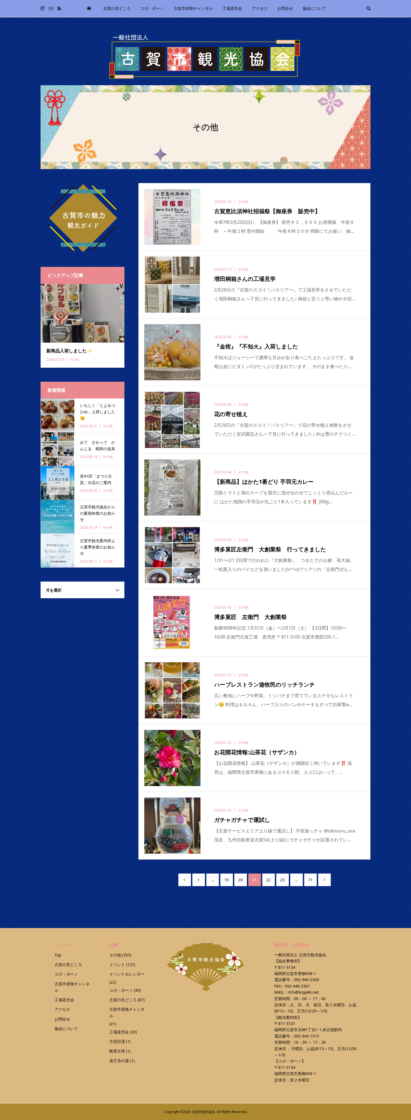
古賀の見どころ (117, 8)
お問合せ (285, 8)
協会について (314, 8)
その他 (115, 955)
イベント (117, 964)
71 (310, 879)
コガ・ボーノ (152, 8)
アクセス (260, 8)
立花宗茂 (117, 1041)
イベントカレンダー (127, 974)
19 (226, 879)
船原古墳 (117, 1050)
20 (240, 879)
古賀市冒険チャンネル (193, 8)
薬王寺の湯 (119, 1060)
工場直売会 (232, 8)
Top (89, 8)
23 (282, 879)
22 (268, 879)
